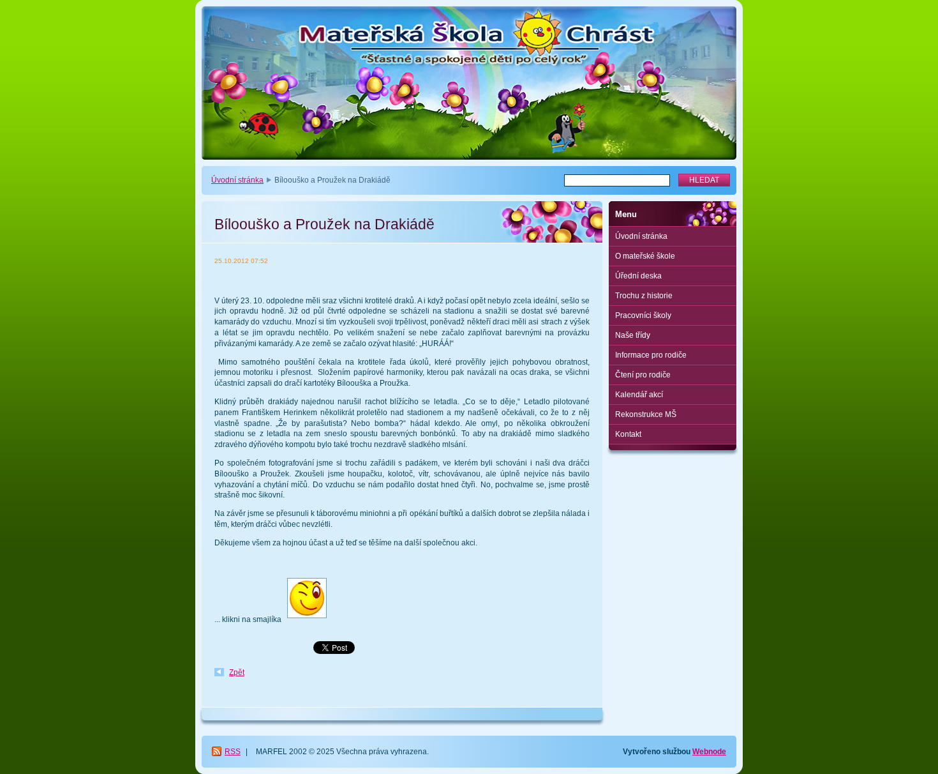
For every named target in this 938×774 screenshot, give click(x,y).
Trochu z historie (644, 295)
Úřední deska (638, 275)
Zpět (236, 672)
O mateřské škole (645, 256)
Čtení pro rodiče (643, 374)
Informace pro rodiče (651, 355)
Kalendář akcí (639, 394)
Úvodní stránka (237, 180)
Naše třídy (632, 335)
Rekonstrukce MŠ (645, 414)
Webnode (709, 751)
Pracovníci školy (643, 315)
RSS (233, 751)
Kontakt (628, 434)
